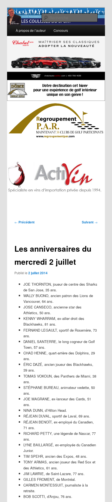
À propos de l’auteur (31, 30)
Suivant (90, 222)
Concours (61, 30)
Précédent (24, 222)
